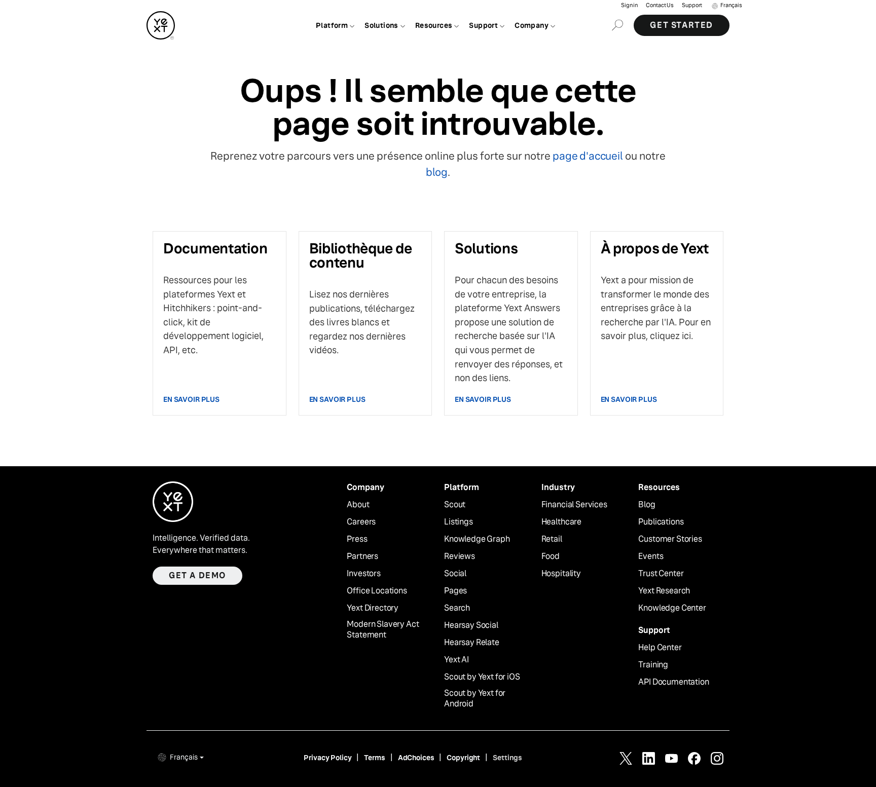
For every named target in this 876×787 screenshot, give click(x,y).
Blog (646, 505)
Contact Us (660, 5)
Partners (362, 556)
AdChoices (416, 757)
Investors (364, 574)
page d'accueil (588, 156)
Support (692, 5)
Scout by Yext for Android (474, 698)
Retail (551, 539)
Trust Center (660, 574)
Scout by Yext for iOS (482, 677)
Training (653, 665)
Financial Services (574, 505)
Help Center (659, 648)
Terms (374, 757)
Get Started (681, 25)
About (358, 505)
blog (437, 172)
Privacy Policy (327, 757)
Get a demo (197, 575)
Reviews (459, 556)
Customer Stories (670, 539)
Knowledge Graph (477, 539)
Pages (455, 591)
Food (550, 556)
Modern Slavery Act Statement (383, 629)
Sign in (629, 5)
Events (650, 556)
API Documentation (673, 682)
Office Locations (377, 591)
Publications (660, 522)
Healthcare (561, 522)
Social (455, 574)
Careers (361, 522)
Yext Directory (372, 608)
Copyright (463, 757)
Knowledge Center (672, 608)
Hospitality (561, 574)
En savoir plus (191, 399)
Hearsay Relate (471, 643)
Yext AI (456, 660)
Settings (507, 757)
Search (457, 608)
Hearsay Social (471, 625)
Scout (454, 505)
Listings (458, 522)
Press (357, 539)
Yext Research (664, 591)
